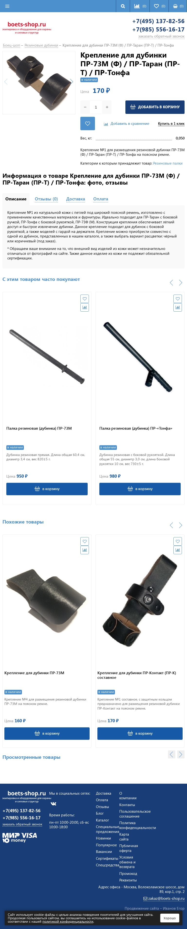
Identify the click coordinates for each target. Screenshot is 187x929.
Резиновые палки (168, 163)
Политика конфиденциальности (137, 825)
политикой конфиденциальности (67, 921)
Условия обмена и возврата (127, 862)
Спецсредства (107, 864)
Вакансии (104, 851)
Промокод (128, 873)
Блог (100, 813)
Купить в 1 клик (171, 123)
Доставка (103, 793)
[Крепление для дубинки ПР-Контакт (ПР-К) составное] (140, 600)
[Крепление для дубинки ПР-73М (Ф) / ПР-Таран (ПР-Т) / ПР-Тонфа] (38, 83)
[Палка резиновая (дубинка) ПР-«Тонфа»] (140, 357)
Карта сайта (124, 836)
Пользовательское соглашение (135, 814)
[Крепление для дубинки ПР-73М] (47, 600)
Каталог (102, 820)
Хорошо (170, 918)
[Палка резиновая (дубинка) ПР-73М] (47, 357)
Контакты (127, 804)
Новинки (103, 838)
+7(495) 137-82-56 (158, 21)
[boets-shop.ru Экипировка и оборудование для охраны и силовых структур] (26, 27)
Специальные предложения (107, 829)
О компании (128, 796)
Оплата (102, 799)
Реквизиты (128, 880)
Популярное (106, 844)
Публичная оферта (128, 848)
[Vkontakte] (53, 803)
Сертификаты (107, 858)
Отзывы (102, 806)
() (182, 6)
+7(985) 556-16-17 (158, 29)
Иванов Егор (174, 908)
